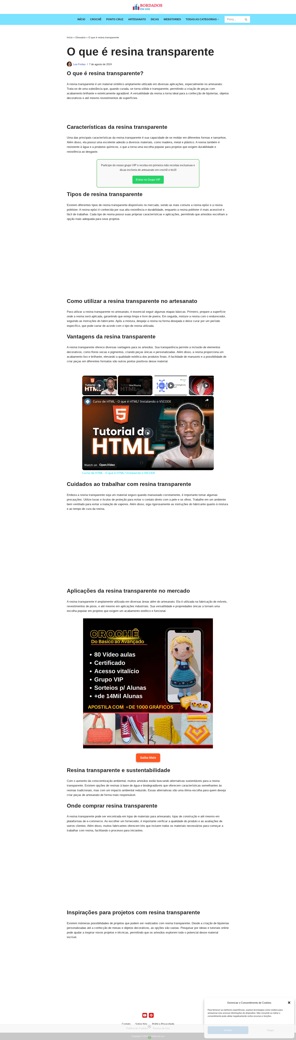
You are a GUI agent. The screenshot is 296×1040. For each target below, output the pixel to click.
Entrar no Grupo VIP (148, 179)
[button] (289, 1002)
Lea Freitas (79, 64)
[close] (149, 1026)
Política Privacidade (163, 1024)
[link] (87, 401)
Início (81, 19)
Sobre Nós (141, 1024)
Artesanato (137, 19)
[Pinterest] (151, 1015)
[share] (207, 400)
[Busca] (246, 19)
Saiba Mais (148, 757)
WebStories (172, 19)
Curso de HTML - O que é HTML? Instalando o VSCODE (132, 401)
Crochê (95, 19)
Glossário (80, 37)
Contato (126, 1024)
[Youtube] (144, 1015)
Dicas (155, 19)
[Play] (170, 385)
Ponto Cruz (114, 19)
